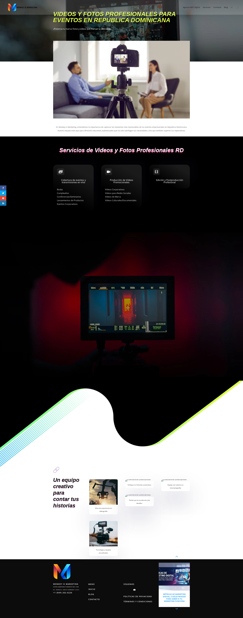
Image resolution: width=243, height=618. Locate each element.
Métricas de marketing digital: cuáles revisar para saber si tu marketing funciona (174, 597)
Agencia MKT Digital (191, 7)
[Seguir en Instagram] (124, 590)
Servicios (206, 7)
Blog (226, 7)
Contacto (217, 7)
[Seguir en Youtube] (134, 590)
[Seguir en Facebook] (129, 590)
